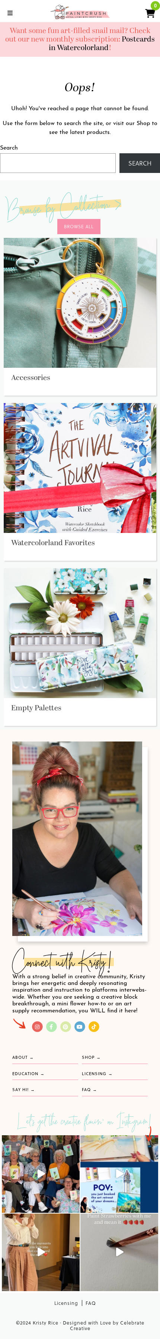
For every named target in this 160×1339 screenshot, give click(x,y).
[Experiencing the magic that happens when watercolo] (41, 1252)
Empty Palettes (36, 708)
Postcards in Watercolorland (102, 43)
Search (9, 148)
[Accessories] (80, 302)
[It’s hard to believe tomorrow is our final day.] (41, 1174)
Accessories (30, 377)
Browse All (79, 226)
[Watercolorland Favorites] (80, 468)
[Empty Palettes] (80, 633)
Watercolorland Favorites (53, 543)
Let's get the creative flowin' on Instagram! (85, 1122)
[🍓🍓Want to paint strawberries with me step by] (119, 1252)
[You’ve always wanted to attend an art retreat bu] (119, 1174)
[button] (147, 12)
